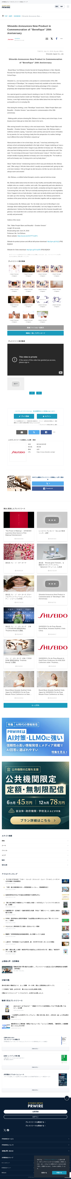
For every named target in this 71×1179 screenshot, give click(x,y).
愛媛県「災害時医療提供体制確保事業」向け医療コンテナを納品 (25, 934)
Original (14, 276)
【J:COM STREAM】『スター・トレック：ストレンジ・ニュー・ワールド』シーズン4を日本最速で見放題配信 (32, 880)
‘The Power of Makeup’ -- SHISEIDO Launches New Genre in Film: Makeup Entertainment (18, 533)
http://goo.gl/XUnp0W (33, 249)
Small (12, 274)
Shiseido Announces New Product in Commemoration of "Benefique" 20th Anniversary (52, 597)
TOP (6, 16)
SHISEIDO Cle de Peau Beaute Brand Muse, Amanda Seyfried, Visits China (52, 628)
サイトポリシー (6, 1162)
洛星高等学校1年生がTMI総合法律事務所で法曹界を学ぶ (23, 895)
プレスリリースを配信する (35, 1122)
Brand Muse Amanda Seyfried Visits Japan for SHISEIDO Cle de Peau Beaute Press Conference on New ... (18, 692)
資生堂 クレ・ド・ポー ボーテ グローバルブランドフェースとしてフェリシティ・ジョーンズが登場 (18, 597)
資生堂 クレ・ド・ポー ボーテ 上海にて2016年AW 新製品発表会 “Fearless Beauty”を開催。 (18, 628)
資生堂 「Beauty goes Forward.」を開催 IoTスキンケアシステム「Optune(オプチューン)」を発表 (51, 565)
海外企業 (4, 865)
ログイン (47, 416)
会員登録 (35, 1111)
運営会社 (4, 1172)
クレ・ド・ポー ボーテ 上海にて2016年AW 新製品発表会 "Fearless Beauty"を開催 (18, 660)
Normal (16, 274)
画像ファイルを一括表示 (35, 327)
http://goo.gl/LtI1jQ (53, 241)
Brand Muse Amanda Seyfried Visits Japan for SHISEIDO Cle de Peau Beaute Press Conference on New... (51, 692)
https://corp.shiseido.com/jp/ (46, 452)
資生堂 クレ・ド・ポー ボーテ (15, 563)
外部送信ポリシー (6, 1167)
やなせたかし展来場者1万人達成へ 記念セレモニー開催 (22, 926)
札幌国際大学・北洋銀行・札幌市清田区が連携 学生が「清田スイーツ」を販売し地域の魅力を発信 (33, 911)
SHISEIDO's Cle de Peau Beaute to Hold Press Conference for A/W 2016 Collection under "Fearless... (52, 660)
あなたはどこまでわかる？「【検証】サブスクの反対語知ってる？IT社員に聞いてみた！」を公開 (40, 1007)
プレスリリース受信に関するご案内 (48, 424)
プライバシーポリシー (51, 1159)
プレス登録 (25, 416)
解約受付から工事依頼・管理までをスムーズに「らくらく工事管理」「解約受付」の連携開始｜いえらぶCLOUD (39, 1025)
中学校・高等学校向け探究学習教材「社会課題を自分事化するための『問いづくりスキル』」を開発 (32, 919)
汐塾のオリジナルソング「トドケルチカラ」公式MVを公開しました (22, 993)
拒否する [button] (44, 1172)
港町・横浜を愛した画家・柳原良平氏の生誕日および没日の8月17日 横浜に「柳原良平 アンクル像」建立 (33, 950)
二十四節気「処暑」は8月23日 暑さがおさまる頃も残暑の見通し (22, 989)
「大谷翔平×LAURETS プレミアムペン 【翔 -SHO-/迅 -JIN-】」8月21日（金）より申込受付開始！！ (40, 1016)
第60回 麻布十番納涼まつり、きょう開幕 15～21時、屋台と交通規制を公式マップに (28, 985)
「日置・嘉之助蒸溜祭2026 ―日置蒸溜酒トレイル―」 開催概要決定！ (28, 887)
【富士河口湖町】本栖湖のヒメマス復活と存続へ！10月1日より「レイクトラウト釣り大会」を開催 (33, 903)
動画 (3, 860)
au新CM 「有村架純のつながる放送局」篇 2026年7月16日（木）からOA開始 (30, 942)
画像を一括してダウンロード (35, 333)
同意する (59, 1172)
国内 (57, 6)
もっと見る (35, 705)
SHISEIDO (17, 16)
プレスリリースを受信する (35, 1125)
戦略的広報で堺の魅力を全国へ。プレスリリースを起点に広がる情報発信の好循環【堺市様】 (40, 967)
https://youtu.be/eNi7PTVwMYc (27, 236)
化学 (10, 16)
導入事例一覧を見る (19, 970)
